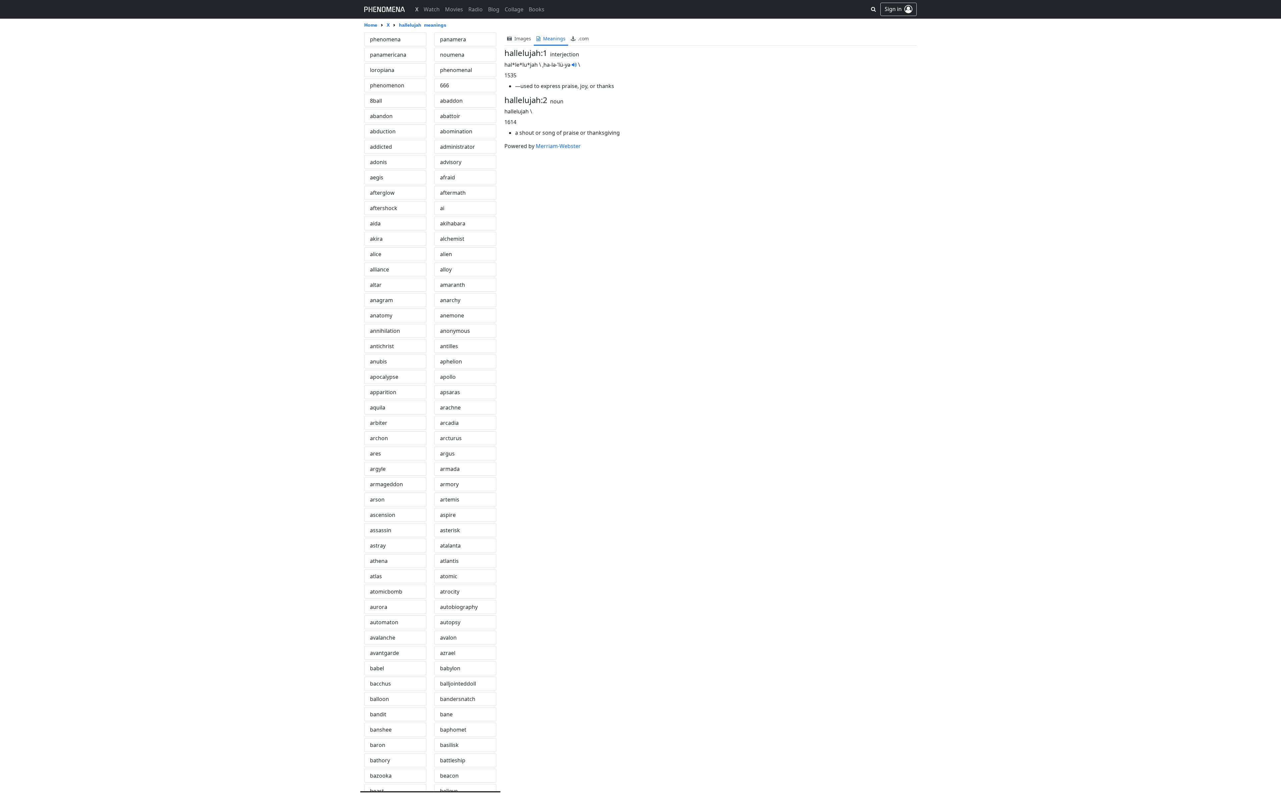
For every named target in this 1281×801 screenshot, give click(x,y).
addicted (381, 146)
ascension (382, 515)
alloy (446, 269)
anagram (381, 300)
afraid (447, 177)
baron (377, 745)
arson (377, 499)
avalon (448, 637)
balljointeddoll (458, 683)
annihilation (385, 330)
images (522, 38)
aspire (448, 515)
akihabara (452, 223)
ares (375, 453)
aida (375, 223)
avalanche (382, 637)
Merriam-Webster (558, 146)
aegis (376, 177)
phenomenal (456, 70)
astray (378, 545)
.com (583, 38)
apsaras (450, 392)
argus (447, 453)
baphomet (453, 729)
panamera (453, 39)
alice (375, 254)
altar (376, 284)
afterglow (382, 192)
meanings (553, 38)
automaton (384, 622)
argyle (378, 469)
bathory (380, 760)
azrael (447, 653)
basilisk (449, 745)
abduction (383, 131)
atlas (376, 576)
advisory (450, 162)
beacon (449, 775)
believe (449, 791)
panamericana (388, 54)
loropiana (382, 70)
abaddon (451, 100)
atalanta (450, 545)
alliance (379, 269)
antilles (449, 346)
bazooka (381, 775)
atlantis (449, 561)
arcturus (451, 438)
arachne (450, 407)
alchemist (452, 238)
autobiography (459, 607)
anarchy (450, 300)
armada (450, 469)
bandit (378, 714)
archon (379, 438)
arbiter (378, 423)
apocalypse (384, 376)
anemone (452, 315)
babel (377, 668)
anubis (378, 361)
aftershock (383, 208)
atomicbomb (386, 591)
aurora (378, 607)
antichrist (382, 346)
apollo (448, 376)
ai (442, 208)
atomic (448, 576)
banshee (381, 729)
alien (446, 254)
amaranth (452, 284)
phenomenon (387, 85)
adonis (378, 162)
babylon (450, 668)
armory (449, 484)
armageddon (386, 484)
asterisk (450, 530)
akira (376, 238)
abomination (456, 131)
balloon (379, 699)
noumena (452, 54)
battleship (452, 760)
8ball (376, 100)
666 (444, 85)
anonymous (455, 330)
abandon (381, 116)
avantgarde (384, 653)
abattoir (450, 116)
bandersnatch (457, 699)
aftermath (453, 192)
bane (446, 714)
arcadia (449, 423)
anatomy (381, 315)
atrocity (449, 591)
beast (377, 791)
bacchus (380, 683)
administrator (457, 146)
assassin (380, 530)
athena (379, 561)
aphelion (451, 361)
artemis (449, 499)
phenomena (385, 39)
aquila (377, 407)
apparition (383, 392)
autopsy (450, 622)
